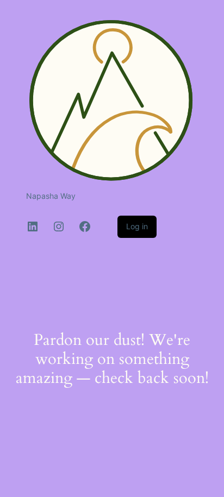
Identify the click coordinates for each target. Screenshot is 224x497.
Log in (137, 226)
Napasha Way (51, 195)
